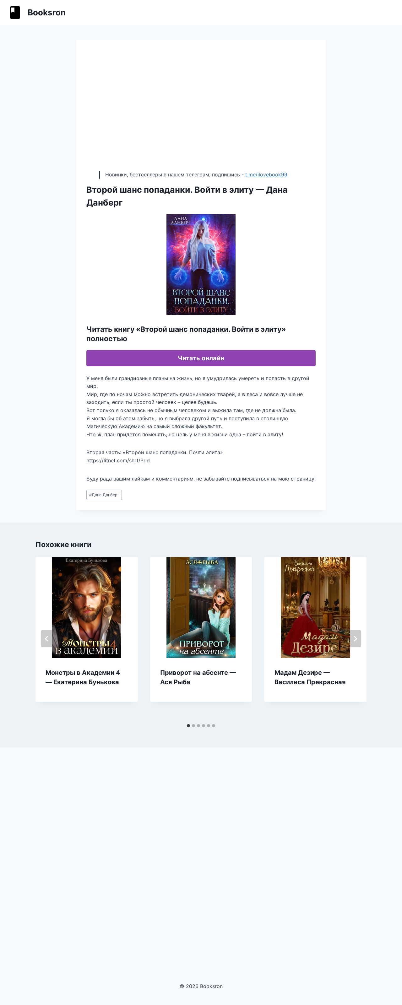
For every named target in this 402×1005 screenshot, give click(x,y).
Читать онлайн (201, 358)
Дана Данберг (104, 494)
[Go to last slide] (46, 638)
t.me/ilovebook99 (266, 174)
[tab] (188, 725)
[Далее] (355, 638)
